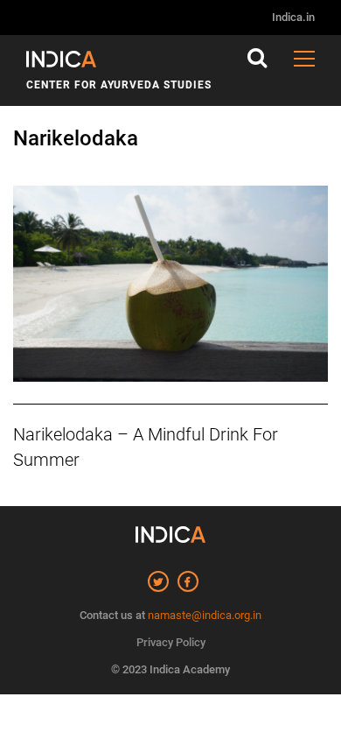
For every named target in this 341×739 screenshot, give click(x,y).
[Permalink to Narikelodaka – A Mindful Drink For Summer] (170, 284)
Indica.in (293, 17)
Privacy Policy (170, 642)
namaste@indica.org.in (204, 615)
